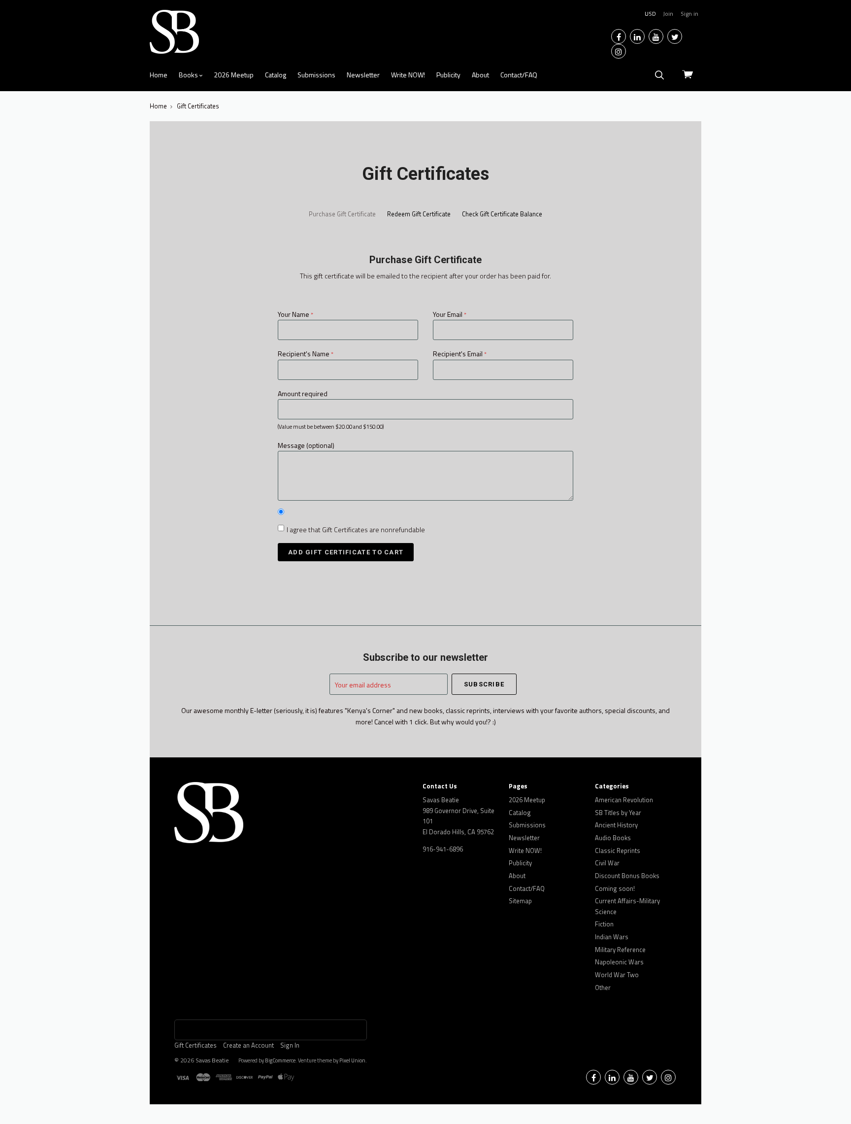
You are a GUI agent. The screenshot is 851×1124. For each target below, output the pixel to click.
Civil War (607, 863)
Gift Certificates (195, 1045)
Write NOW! (408, 74)
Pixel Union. (353, 1060)
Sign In (289, 1045)
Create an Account (248, 1045)
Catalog (275, 74)
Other (603, 987)
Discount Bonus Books (627, 876)
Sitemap (520, 901)
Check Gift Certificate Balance (502, 214)
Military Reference (620, 949)
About (480, 74)
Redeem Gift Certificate (419, 214)
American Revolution (624, 800)
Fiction (604, 924)
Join (668, 13)
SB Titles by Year (618, 812)
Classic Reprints (617, 850)
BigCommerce (280, 1060)
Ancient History (616, 825)
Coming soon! (615, 888)
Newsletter (363, 74)
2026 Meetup (234, 74)
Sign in (689, 13)
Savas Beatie (212, 1060)
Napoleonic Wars (619, 962)
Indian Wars (611, 937)
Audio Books (613, 838)
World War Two (617, 975)
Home (158, 74)
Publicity (448, 74)
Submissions (316, 74)
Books (189, 74)
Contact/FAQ (518, 74)
